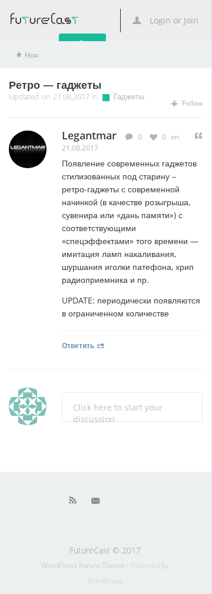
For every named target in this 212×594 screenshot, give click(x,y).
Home (35, 55)
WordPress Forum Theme (84, 565)
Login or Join (172, 20)
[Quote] (198, 136)
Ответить (78, 345)
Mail (96, 503)
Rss (73, 503)
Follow (191, 103)
